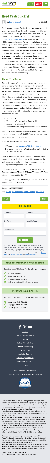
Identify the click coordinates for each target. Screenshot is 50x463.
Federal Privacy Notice (25, 343)
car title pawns (29, 191)
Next (44, 199)
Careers (25, 339)
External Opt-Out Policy (25, 358)
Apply (38, 4)
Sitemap (25, 365)
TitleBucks (40, 191)
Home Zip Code (31, 221)
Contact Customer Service (25, 335)
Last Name (29, 212)
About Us (25, 332)
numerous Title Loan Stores (13, 39)
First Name (7, 212)
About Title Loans (17, 188)
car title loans (17, 191)
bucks (8, 191)
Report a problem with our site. (25, 370)
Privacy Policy (25, 347)
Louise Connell (15, 22)
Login (30, 4)
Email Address (9, 230)
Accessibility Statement (25, 354)
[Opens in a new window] (20, 327)
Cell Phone (7, 221)
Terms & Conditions (16, 254)
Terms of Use (25, 350)
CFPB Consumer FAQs (25, 361)
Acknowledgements (31, 254)
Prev (6, 199)
